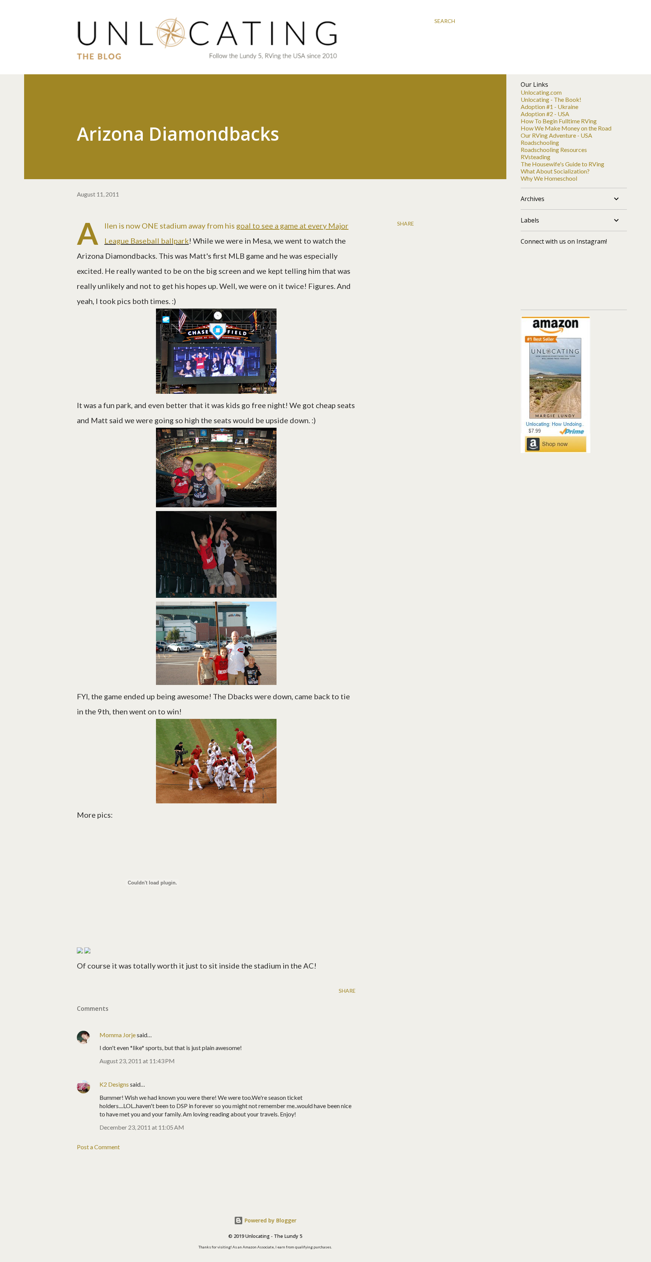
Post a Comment (98, 1146)
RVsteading (535, 156)
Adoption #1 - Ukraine (549, 106)
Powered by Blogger (269, 1220)
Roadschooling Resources (554, 149)
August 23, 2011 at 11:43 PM (137, 1060)
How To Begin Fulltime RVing (559, 120)
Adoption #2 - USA (545, 113)
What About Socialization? (555, 171)
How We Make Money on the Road (566, 128)
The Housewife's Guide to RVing (562, 163)
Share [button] (405, 223)
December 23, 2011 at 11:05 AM (141, 1127)
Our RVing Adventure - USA (556, 135)
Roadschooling (540, 142)
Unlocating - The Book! (551, 99)
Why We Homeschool (549, 178)
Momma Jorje (117, 1034)
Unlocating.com (541, 92)
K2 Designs (114, 1084)
